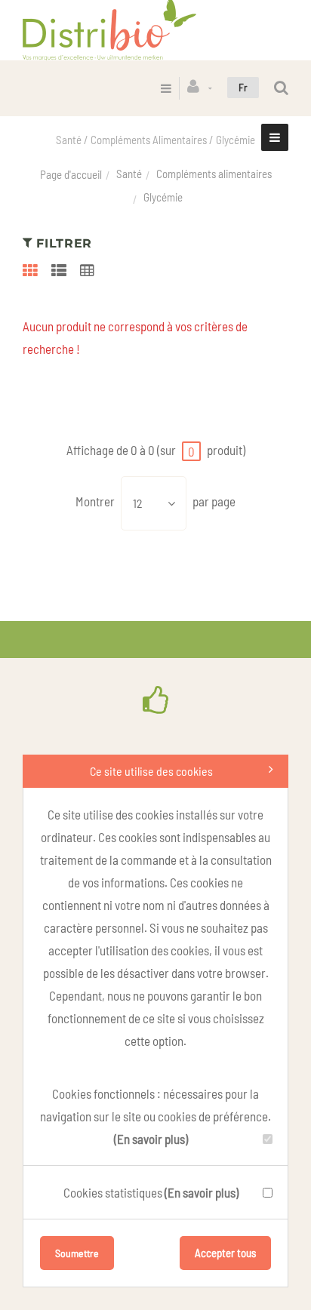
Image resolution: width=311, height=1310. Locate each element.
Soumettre (77, 1253)
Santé (129, 173)
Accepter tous (225, 1252)
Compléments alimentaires (214, 173)
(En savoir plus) (151, 1138)
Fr (243, 87)
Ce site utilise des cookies (151, 771)
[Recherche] (281, 87)
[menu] (166, 87)
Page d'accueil (71, 174)
